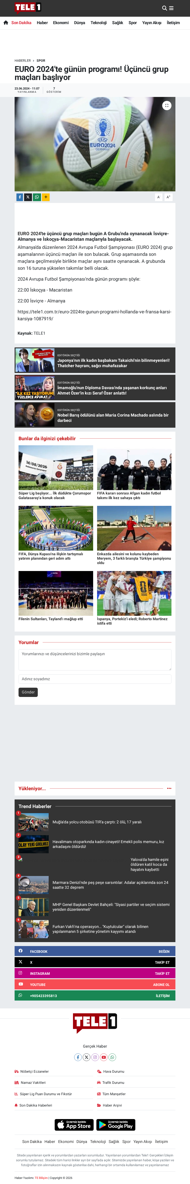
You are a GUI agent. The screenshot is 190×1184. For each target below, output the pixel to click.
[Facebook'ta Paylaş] (19, 197)
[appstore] (74, 1124)
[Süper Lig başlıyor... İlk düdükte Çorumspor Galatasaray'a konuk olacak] (56, 467)
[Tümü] (169, 788)
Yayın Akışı (151, 22)
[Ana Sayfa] (5, 22)
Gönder (28, 692)
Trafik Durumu (113, 1083)
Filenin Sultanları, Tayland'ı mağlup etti (51, 619)
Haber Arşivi (112, 1105)
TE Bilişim (41, 1178)
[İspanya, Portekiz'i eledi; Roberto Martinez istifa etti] (134, 593)
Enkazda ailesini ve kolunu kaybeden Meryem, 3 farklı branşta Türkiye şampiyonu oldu (134, 558)
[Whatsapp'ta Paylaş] (37, 197)
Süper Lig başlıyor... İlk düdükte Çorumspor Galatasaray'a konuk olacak (55, 495)
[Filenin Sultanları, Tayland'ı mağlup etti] (56, 593)
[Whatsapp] (112, 1057)
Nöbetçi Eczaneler (34, 1071)
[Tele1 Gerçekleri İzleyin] (28, 8)
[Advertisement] (95, 745)
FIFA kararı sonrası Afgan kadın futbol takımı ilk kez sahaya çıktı (129, 495)
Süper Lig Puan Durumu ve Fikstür (46, 1094)
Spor (133, 22)
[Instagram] (95, 1057)
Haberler (23, 60)
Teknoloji (99, 22)
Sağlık (117, 22)
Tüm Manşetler (114, 1094)
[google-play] (115, 1124)
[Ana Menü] (171, 8)
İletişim (173, 22)
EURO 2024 (29, 233)
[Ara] (164, 8)
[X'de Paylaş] (28, 197)
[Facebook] (78, 1057)
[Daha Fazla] (46, 197)
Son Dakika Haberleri (35, 1105)
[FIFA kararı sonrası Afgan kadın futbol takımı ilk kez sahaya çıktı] (134, 467)
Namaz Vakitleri (33, 1083)
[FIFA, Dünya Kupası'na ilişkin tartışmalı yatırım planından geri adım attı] (56, 528)
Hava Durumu (113, 1071)
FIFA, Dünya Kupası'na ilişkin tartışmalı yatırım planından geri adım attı (51, 556)
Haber (42, 22)
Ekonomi (61, 22)
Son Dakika (21, 22)
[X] (86, 1057)
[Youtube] (104, 1057)
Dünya (79, 22)
